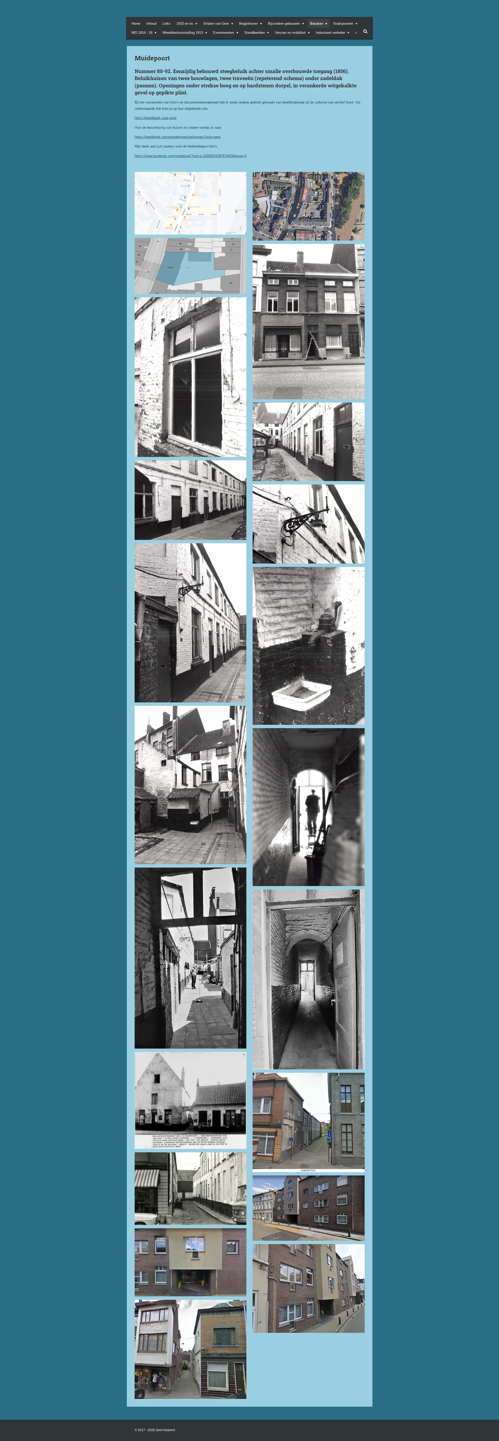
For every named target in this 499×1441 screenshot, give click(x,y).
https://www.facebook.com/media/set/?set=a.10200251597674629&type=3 (190, 156)
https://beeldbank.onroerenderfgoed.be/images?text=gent (177, 137)
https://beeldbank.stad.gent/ (156, 118)
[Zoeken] (365, 31)
